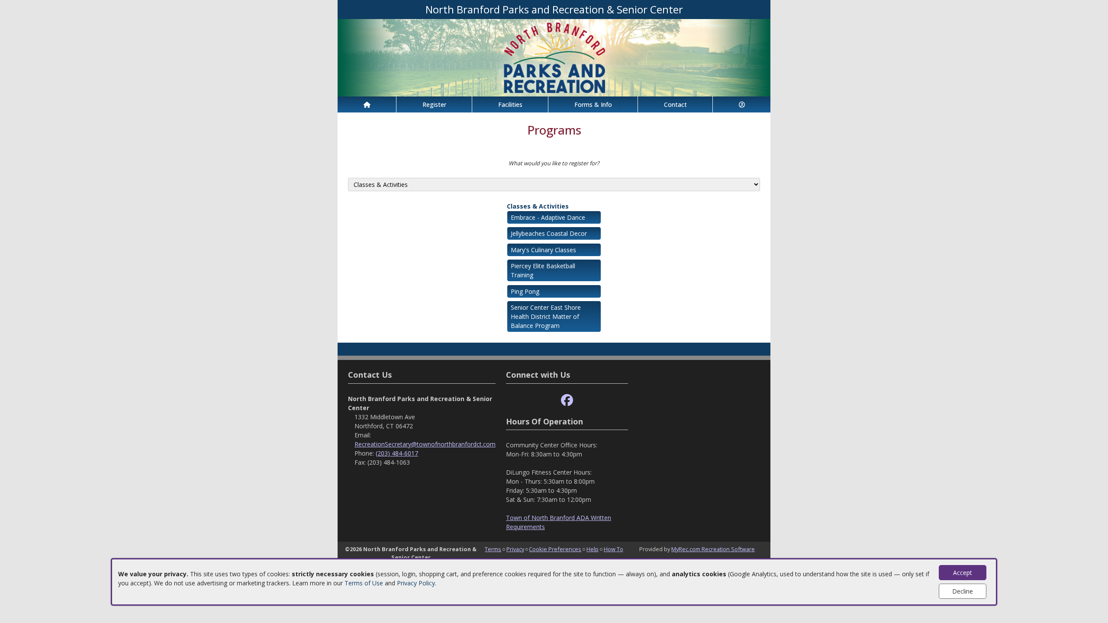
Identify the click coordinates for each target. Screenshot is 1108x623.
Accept (962, 572)
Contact (675, 104)
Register (434, 104)
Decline (962, 591)
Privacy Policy (416, 583)
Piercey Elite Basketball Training (543, 270)
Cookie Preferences (555, 549)
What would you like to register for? (554, 163)
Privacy (515, 549)
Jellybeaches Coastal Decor (549, 233)
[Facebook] (567, 400)
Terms (493, 549)
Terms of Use (364, 583)
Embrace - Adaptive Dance (548, 217)
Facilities (510, 104)
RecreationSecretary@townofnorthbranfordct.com (425, 444)
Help (592, 549)
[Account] (741, 104)
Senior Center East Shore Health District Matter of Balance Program (546, 316)
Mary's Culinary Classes (543, 250)
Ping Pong (525, 291)
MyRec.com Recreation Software (713, 549)
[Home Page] (367, 104)
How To (613, 549)
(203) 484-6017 (397, 453)
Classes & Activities (538, 206)
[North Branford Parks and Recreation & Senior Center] (554, 57)
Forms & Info (593, 104)
